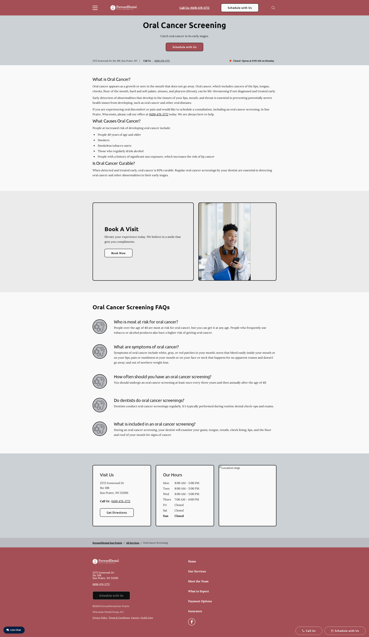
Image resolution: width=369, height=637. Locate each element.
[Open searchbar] (273, 8)
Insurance (195, 611)
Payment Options (200, 601)
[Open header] (96, 8)
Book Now (118, 253)
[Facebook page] (191, 621)
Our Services (197, 571)
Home (192, 561)
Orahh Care (147, 617)
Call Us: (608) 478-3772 (194, 8)
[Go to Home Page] (123, 7)
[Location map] (247, 495)
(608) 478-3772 (162, 60)
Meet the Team (198, 581)
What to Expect (198, 591)
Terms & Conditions (119, 617)
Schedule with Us (240, 8)
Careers (135, 617)
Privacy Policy (100, 617)
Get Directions (117, 512)
